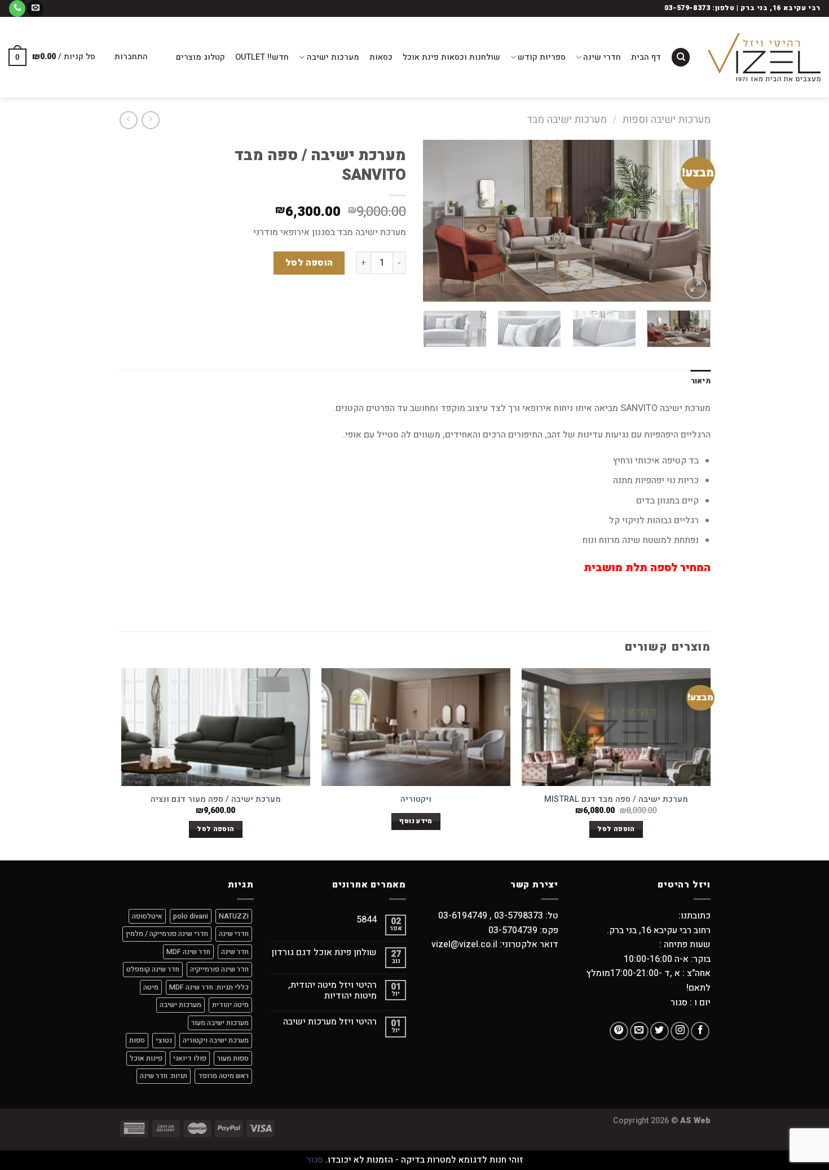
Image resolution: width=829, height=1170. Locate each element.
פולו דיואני (189, 1058)
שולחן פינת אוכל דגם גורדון (324, 952)
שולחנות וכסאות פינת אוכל (451, 57)
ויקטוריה (415, 799)
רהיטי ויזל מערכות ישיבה (330, 1022)
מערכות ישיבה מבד (567, 119)
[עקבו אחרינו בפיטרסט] (619, 1031)
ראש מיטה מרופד (223, 1076)
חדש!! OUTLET (262, 57)
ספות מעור (233, 1058)
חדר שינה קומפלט (152, 969)
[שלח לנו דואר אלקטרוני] (35, 8)
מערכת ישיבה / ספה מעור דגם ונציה (216, 799)
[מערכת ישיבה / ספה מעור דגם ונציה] (215, 727)
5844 (366, 920)
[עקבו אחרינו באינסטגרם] (680, 1031)
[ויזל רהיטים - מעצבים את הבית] (764, 57)
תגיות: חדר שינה (163, 1076)
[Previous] (691, 221)
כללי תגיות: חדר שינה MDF (209, 987)
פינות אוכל (146, 1058)
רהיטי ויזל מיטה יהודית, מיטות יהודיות (332, 990)
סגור (314, 1160)
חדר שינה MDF (188, 952)
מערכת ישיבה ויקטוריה (216, 1040)
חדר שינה (235, 952)
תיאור (701, 381)
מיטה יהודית (230, 1005)
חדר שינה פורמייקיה (219, 969)
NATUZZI (234, 916)
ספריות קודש (542, 57)
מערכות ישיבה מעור (220, 1023)
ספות (137, 1040)
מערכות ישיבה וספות (667, 119)
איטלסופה (147, 916)
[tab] (701, 381)
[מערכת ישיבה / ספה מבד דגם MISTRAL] (616, 727)
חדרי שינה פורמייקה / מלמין (167, 934)
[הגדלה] (696, 288)
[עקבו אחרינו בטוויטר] (659, 1031)
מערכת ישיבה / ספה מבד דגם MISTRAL (616, 799)
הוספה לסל (309, 263)
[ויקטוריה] (415, 727)
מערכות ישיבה (333, 57)
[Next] (435, 221)
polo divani (190, 916)
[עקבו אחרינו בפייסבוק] (700, 1031)
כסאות (381, 57)
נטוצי (164, 1040)
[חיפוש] (681, 57)
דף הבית (646, 57)
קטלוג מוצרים (200, 57)
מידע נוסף (415, 821)
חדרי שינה (602, 57)
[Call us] (17, 8)
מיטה (150, 987)
